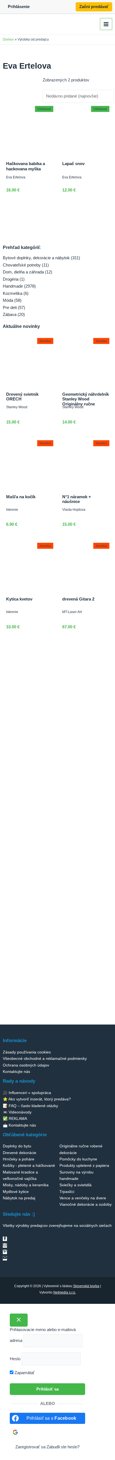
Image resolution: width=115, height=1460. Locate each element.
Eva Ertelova (15, 177)
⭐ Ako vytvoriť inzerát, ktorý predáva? (37, 1099)
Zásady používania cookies (27, 1052)
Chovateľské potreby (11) (26, 265)
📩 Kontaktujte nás (19, 1125)
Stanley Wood (16, 407)
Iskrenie (12, 509)
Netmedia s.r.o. (64, 1292)
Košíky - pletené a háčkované (29, 1165)
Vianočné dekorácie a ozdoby (85, 1204)
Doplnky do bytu (17, 1146)
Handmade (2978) (19, 286)
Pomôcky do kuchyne (78, 1159)
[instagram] (5, 1245)
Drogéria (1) (14, 279)
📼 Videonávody (17, 1112)
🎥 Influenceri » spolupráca (27, 1092)
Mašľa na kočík (20, 497)
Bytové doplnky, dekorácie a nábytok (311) (41, 258)
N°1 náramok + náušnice (76, 499)
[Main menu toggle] (106, 24)
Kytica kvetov (19, 599)
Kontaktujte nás (16, 1071)
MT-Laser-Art (72, 612)
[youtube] (5, 1258)
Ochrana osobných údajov (26, 1065)
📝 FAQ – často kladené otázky (30, 1105)
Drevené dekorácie (19, 1152)
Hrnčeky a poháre (18, 1159)
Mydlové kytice (16, 1191)
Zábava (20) (14, 314)
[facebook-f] (5, 1239)
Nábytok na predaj (19, 1198)
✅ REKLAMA (15, 1118)
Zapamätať (24, 1373)
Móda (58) (12, 300)
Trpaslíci (66, 1191)
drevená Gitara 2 (78, 599)
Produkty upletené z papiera (84, 1165)
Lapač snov (73, 163)
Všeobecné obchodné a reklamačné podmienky (45, 1058)
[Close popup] (19, 1320)
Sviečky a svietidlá (75, 1185)
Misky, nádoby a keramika (26, 1185)
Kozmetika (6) (15, 293)
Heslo (15, 1359)
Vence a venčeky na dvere (82, 1198)
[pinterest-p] (5, 1252)
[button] (94, 6)
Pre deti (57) (14, 307)
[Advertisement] (57, 704)
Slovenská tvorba (86, 1286)
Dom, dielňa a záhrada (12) (27, 272)
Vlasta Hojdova (73, 509)
